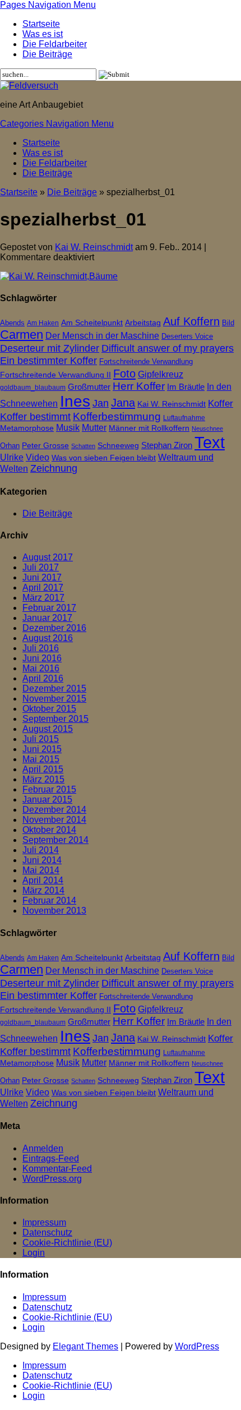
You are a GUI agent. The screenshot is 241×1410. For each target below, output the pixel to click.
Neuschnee (207, 428)
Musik (68, 427)
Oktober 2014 (49, 830)
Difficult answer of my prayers (167, 348)
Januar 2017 (47, 618)
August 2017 (47, 557)
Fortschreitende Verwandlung (146, 361)
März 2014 (43, 890)
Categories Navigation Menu (57, 123)
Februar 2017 (49, 607)
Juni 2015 (42, 749)
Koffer (220, 403)
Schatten (83, 446)
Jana (123, 402)
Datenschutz (47, 1232)
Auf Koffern (191, 321)
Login (33, 1252)
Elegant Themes (85, 1346)
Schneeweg (118, 445)
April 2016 (42, 678)
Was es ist (42, 34)
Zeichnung (53, 468)
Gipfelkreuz (160, 374)
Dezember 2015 (54, 688)
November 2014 (54, 819)
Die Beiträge (47, 54)
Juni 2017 (42, 577)
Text (209, 442)
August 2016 (47, 638)
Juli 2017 (40, 567)
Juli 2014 (40, 850)
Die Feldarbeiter (54, 44)
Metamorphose (27, 428)
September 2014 (55, 840)
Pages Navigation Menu (48, 5)
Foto (124, 373)
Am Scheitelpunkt (92, 322)
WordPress (197, 1346)
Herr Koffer (139, 386)
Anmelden (42, 1148)
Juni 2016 (42, 658)
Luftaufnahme (184, 418)
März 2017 (43, 597)
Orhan (10, 445)
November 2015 (54, 698)
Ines (75, 401)
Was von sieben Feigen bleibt (104, 458)
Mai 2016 (40, 668)
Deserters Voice (187, 336)
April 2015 (42, 769)
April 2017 (42, 587)
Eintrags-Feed (50, 1158)
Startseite (41, 24)
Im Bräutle (186, 386)
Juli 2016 (40, 648)
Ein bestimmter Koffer (48, 360)
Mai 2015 (40, 759)
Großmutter (89, 386)
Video (37, 457)
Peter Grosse (45, 445)
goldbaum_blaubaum (33, 387)
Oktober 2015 (49, 708)
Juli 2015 (40, 739)
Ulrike (12, 457)
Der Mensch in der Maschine (102, 335)
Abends (12, 323)
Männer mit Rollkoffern (149, 428)
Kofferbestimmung (117, 416)
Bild (228, 323)
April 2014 (42, 880)
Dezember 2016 (54, 628)
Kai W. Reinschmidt (94, 247)
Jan (100, 403)
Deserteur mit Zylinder (49, 348)
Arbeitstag (143, 323)
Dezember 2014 (54, 809)
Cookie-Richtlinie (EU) (67, 1242)
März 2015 (43, 779)
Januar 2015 (47, 799)
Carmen (21, 335)
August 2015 (47, 729)
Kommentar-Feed (57, 1168)
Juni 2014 (42, 860)
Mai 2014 (40, 870)
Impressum (44, 1222)
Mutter (94, 427)
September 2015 (55, 719)
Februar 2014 (49, 900)
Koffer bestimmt (35, 416)
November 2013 (54, 910)
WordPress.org (52, 1178)
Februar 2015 (49, 789)
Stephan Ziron (166, 445)
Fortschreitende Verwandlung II (55, 375)
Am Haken (43, 323)
